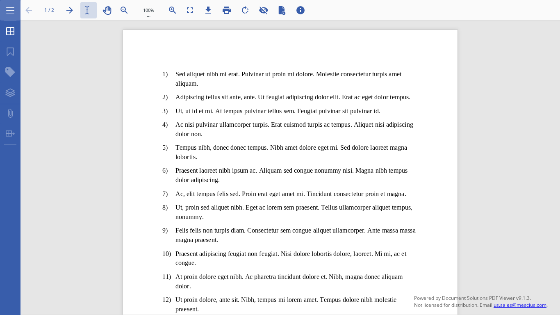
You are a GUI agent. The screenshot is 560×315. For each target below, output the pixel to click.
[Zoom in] (172, 10)
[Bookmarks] (10, 51)
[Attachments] (10, 113)
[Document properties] (282, 10)
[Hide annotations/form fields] (263, 10)
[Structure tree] (10, 72)
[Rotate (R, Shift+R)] (245, 10)
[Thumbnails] (10, 31)
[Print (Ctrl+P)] (227, 10)
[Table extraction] (10, 133)
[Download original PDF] (208, 10)
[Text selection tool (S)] (88, 10)
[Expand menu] (10, 10)
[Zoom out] (124, 10)
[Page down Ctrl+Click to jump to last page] (70, 10)
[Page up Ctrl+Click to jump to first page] (29, 10)
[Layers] (10, 92)
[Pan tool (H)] (107, 10)
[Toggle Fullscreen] (190, 10)
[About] (300, 10)
